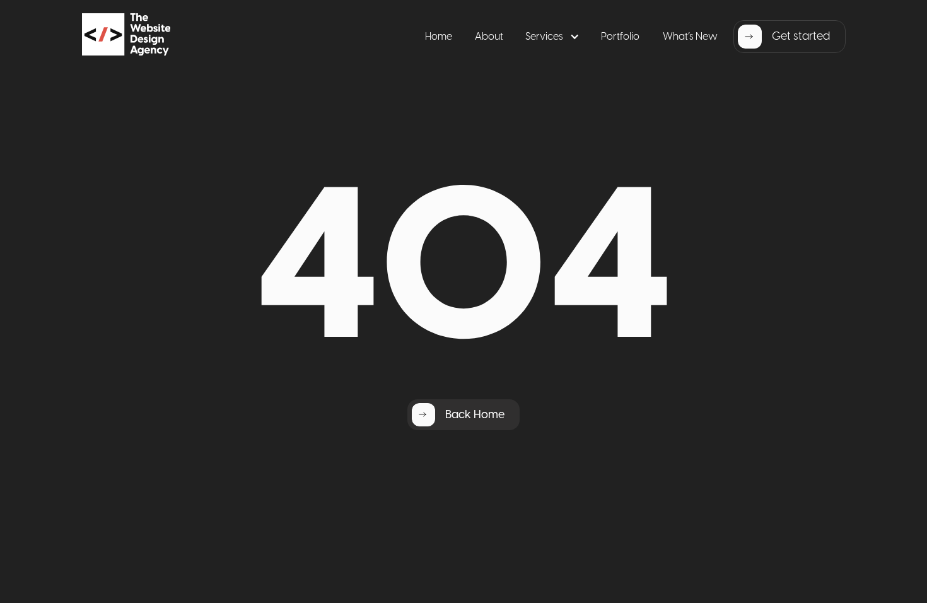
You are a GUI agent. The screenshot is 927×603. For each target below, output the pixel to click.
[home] (156, 36)
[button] (552, 37)
